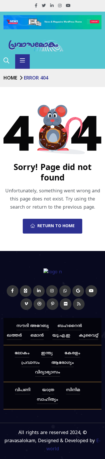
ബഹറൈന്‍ (69, 326)
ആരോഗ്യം (62, 362)
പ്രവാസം (30, 362)
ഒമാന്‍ (37, 335)
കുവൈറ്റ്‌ (88, 335)
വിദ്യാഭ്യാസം (47, 372)
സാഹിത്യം (47, 399)
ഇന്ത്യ (47, 353)
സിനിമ (73, 390)
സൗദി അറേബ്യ (32, 326)
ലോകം (22, 353)
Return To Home (56, 226)
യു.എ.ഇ (61, 335)
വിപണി (22, 390)
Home (10, 78)
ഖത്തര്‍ (14, 335)
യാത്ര (48, 390)
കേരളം (72, 353)
